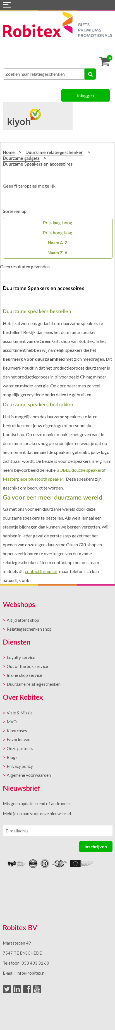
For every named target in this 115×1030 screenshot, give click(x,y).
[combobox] (44, 74)
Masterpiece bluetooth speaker (33, 478)
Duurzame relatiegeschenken (54, 152)
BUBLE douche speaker (79, 470)
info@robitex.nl (30, 972)
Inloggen (85, 95)
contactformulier (41, 571)
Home (9, 152)
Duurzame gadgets (21, 158)
